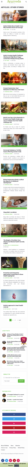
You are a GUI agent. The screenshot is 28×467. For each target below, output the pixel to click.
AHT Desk (7, 29)
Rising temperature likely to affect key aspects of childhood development (13, 181)
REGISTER (17, 465)
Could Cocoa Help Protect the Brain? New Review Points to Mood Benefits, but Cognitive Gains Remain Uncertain (16, 349)
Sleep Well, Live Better (10, 212)
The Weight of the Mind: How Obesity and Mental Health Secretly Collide (13, 241)
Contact (3, 450)
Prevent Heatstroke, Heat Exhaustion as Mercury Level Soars (13, 88)
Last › (20, 320)
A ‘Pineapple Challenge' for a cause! (15, 394)
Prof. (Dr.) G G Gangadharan (11, 245)
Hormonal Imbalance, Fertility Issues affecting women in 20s (12, 150)
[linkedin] (14, 423)
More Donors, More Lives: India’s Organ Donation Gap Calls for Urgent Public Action (15, 362)
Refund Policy (21, 447)
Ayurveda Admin (8, 91)
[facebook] (14, 414)
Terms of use (4, 447)
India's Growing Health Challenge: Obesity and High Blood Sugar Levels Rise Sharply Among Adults (13, 57)
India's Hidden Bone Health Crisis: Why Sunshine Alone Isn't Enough (13, 26)
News (12, 445)
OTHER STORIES (5, 51)
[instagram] (14, 432)
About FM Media (5, 445)
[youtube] (14, 427)
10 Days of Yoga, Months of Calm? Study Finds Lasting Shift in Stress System (15, 335)
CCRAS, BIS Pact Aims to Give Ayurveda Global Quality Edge (14, 355)
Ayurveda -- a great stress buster (15, 399)
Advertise (17, 445)
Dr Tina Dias (8, 309)
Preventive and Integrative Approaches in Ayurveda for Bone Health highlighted (13, 274)
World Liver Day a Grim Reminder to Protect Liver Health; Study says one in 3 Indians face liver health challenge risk (13, 120)
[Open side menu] (1, 1)
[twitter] (14, 418)
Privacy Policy (12, 447)
